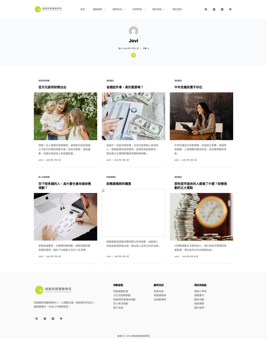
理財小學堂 (200, 291)
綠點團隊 (199, 303)
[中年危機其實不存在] (201, 116)
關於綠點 (157, 9)
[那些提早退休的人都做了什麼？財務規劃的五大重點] (201, 217)
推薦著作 (199, 295)
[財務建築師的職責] (133, 213)
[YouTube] (222, 9)
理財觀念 (110, 81)
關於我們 (199, 307)
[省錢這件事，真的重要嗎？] (133, 116)
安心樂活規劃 (120, 303)
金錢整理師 (160, 299)
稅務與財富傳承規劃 (124, 299)
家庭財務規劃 (44, 81)
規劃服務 (97, 9)
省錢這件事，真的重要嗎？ (125, 87)
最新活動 (199, 299)
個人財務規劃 (44, 177)
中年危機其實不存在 (188, 87)
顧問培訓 (117, 9)
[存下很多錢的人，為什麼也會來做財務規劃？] (65, 217)
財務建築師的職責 (118, 184)
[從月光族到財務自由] (65, 116)
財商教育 (137, 9)
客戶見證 (118, 307)
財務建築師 (111, 177)
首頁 (82, 9)
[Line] (230, 9)
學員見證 (159, 291)
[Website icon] (133, 55)
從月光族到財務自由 (52, 87)
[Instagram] (214, 9)
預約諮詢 (177, 9)
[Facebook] (206, 9)
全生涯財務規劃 (122, 295)
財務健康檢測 (120, 291)
